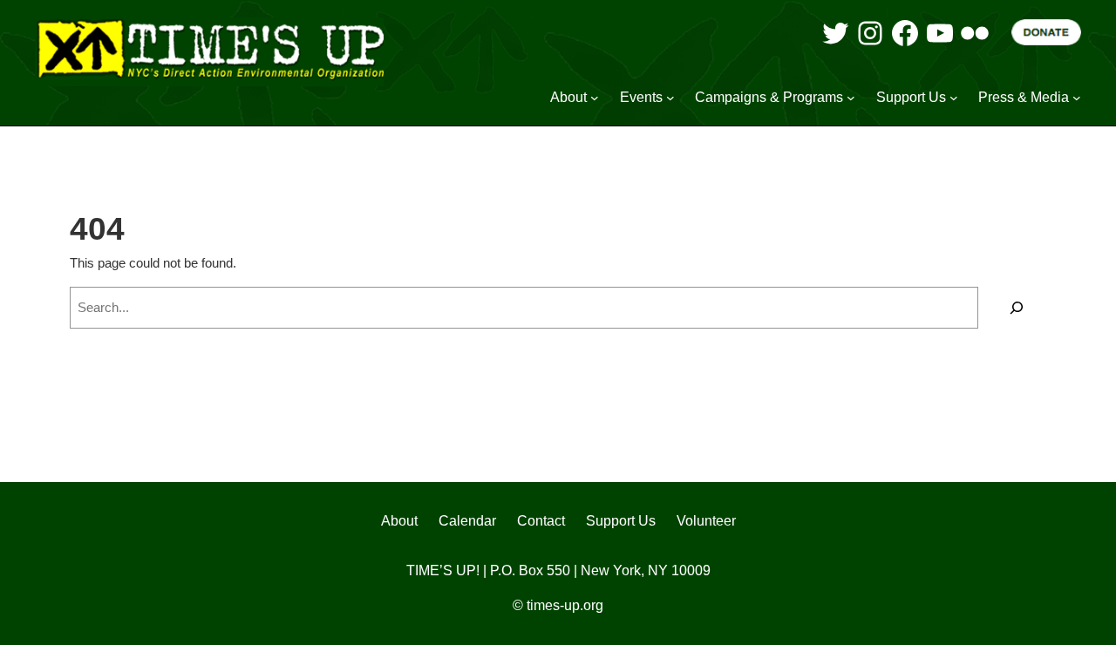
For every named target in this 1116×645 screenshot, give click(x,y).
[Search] (1016, 308)
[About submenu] (594, 97)
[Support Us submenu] (953, 97)
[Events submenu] (670, 97)
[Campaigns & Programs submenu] (851, 97)
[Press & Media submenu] (1076, 97)
